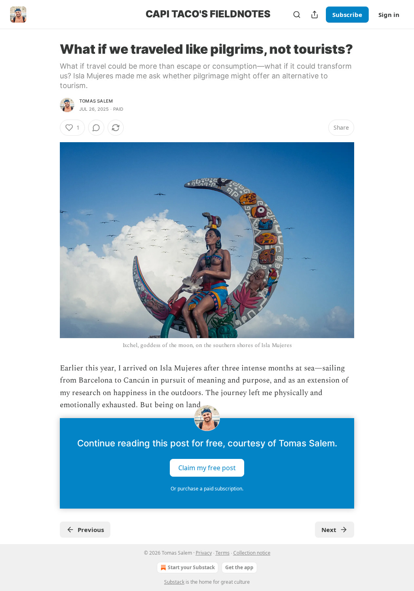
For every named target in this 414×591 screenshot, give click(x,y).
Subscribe (347, 15)
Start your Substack (191, 567)
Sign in (388, 15)
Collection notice (251, 552)
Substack (174, 581)
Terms (222, 552)
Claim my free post (207, 467)
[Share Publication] (314, 14)
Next (328, 530)
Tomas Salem (96, 101)
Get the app (239, 567)
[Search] (297, 14)
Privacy (204, 552)
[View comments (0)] (96, 128)
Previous (91, 530)
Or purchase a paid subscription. (207, 488)
